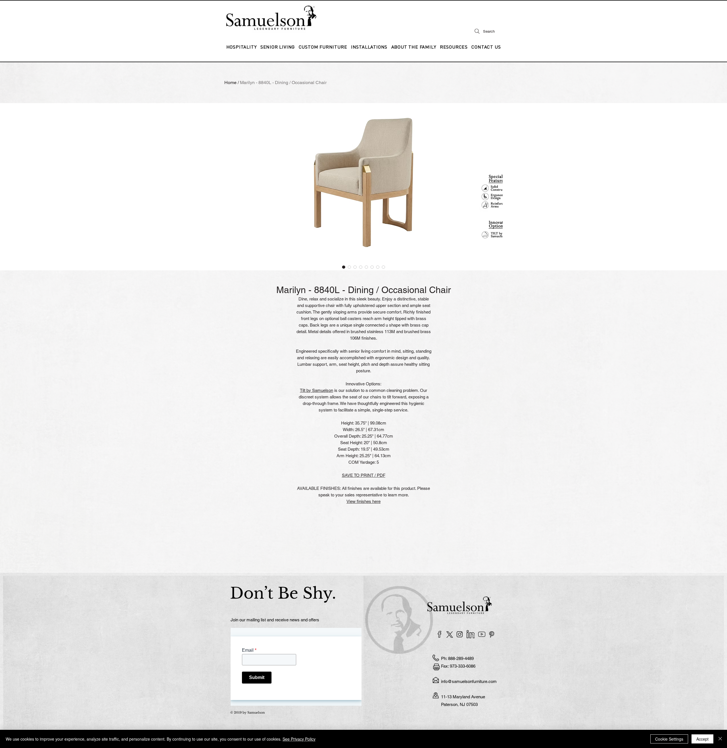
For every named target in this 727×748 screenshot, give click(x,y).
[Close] (720, 738)
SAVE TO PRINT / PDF (363, 475)
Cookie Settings (669, 739)
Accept (702, 739)
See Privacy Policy (299, 739)
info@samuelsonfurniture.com (469, 681)
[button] (369, 47)
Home (230, 82)
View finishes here (363, 501)
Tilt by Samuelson (316, 390)
